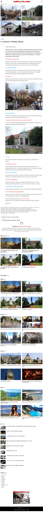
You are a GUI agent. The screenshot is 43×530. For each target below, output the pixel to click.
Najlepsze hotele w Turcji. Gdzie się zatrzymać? (15, 445)
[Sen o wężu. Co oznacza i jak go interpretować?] (3, 462)
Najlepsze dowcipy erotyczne (11, 450)
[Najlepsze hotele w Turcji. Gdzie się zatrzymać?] (3, 447)
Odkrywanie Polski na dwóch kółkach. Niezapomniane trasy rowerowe (19, 440)
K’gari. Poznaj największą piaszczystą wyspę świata (31, 401)
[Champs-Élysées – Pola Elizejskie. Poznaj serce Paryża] (11, 358)
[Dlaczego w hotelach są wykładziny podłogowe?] (3, 467)
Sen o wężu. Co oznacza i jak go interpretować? (15, 460)
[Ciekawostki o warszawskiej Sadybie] (32, 338)
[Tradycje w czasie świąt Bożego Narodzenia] (3, 432)
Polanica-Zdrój (4, 207)
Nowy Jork (3, 483)
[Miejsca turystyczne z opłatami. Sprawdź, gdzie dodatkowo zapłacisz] (11, 395)
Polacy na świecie (5, 484)
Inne (2, 487)
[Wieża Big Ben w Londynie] (11, 374)
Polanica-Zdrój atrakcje (15, 207)
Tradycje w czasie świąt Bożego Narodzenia (14, 431)
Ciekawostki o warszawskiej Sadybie (28, 344)
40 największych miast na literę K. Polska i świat (15, 455)
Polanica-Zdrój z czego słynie (8, 213)
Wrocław (3, 481)
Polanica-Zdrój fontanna (18, 209)
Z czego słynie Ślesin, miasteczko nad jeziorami (9, 309)
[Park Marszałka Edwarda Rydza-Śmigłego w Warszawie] (11, 338)
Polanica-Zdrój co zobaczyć (24, 208)
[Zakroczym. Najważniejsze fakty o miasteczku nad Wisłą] (32, 243)
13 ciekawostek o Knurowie (28, 267)
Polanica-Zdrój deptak (6, 209)
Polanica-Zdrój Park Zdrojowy (30, 210)
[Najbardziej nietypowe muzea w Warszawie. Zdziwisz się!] (32, 322)
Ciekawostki (4, 475)
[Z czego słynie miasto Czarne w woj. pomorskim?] (11, 243)
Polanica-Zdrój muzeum (6, 210)
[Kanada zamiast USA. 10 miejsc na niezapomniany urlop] (32, 411)
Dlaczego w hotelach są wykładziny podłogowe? (15, 465)
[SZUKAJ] (41, 1)
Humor (3, 485)
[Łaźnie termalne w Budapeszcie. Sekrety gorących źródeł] (32, 358)
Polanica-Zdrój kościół (30, 209)
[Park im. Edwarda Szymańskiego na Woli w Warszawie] (11, 322)
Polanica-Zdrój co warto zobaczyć (9, 208)
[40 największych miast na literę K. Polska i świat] (3, 457)
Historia (3, 486)
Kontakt (27, 509)
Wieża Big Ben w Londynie (5, 381)
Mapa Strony (23, 509)
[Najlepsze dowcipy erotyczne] (3, 452)
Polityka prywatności (17, 509)
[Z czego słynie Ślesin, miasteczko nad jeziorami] (11, 260)
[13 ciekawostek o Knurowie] (32, 260)
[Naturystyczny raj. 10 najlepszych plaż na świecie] (11, 411)
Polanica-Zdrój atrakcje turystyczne (30, 207)
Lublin (3, 482)
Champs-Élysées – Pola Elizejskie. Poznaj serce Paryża (11, 365)
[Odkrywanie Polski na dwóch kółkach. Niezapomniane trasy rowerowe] (3, 442)
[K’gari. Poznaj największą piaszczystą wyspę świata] (32, 395)
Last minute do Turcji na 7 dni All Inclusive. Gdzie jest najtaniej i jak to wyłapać (21, 426)
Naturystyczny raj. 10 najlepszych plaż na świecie (10, 417)
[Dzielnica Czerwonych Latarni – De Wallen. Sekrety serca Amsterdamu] (32, 374)
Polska (5, 235)
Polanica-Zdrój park (17, 210)
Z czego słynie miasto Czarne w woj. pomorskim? (10, 293)
